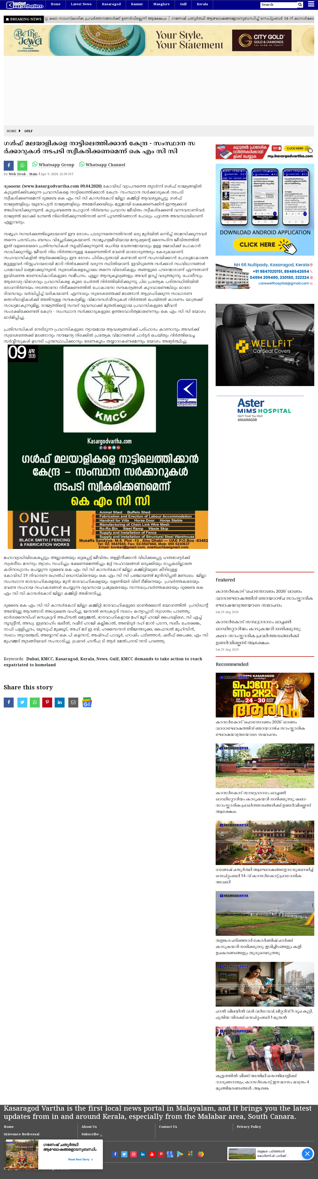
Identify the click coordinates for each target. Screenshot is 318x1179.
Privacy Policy (249, 1127)
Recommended (232, 665)
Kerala (202, 4)
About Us (89, 1127)
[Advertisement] (153, 90)
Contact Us (168, 1127)
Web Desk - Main (23, 174)
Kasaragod (111, 4)
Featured (225, 580)
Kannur (137, 4)
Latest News (81, 4)
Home (56, 4)
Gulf (183, 4)
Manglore (161, 4)
